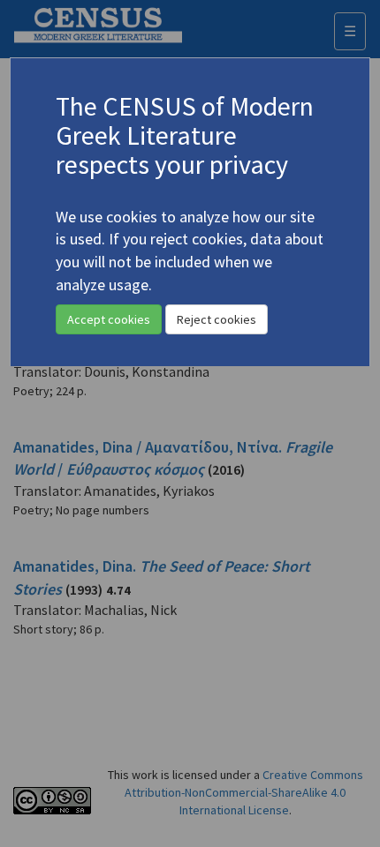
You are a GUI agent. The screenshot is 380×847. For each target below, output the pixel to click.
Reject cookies (216, 319)
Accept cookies (108, 319)
